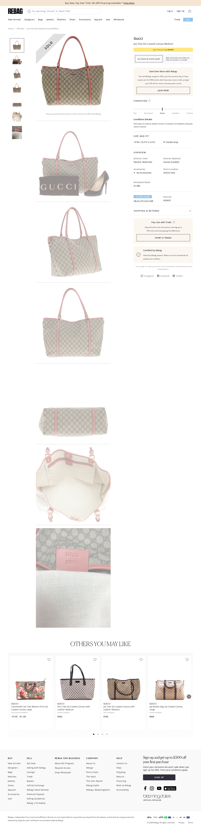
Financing (121, 781)
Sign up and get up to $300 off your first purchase (164, 759)
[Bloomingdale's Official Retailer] (157, 797)
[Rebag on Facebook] (145, 788)
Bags (40, 19)
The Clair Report (94, 781)
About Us (90, 763)
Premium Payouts (35, 794)
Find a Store (92, 772)
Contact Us (121, 763)
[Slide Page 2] (98, 734)
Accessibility (122, 789)
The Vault (91, 776)
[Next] (189, 696)
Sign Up (181, 11)
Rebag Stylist (92, 785)
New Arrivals (14, 19)
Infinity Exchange (35, 785)
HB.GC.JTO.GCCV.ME (143, 201)
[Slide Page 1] (93, 734)
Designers (29, 19)
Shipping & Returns (146, 210)
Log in (170, 11)
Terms (190, 822)
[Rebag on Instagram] (152, 788)
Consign (31, 772)
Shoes (72, 19)
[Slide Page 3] (102, 734)
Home (11, 28)
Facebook (164, 276)
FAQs (119, 767)
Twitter (179, 276)
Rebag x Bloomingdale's (98, 789)
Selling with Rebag (36, 767)
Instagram (149, 276)
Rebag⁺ (89, 767)
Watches (61, 19)
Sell (188, 19)
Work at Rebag (123, 785)
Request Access (63, 767)
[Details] (174, 222)
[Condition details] (149, 101)
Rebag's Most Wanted (38, 789)
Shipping (121, 772)
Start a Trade (163, 237)
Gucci (138, 38)
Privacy (181, 822)
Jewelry (50, 19)
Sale (108, 19)
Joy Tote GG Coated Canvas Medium (153, 43)
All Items (20, 28)
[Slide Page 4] (107, 734)
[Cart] (189, 11)
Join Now (163, 90)
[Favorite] (49, 659)
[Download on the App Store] (170, 788)
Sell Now (31, 763)
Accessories (85, 19)
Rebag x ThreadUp (36, 803)
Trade (177, 19)
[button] (73, 71)
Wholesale (119, 19)
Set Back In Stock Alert (149, 59)
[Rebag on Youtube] (160, 788)
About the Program (64, 763)
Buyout (30, 781)
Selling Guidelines (36, 798)
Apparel (98, 19)
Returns (120, 776)
